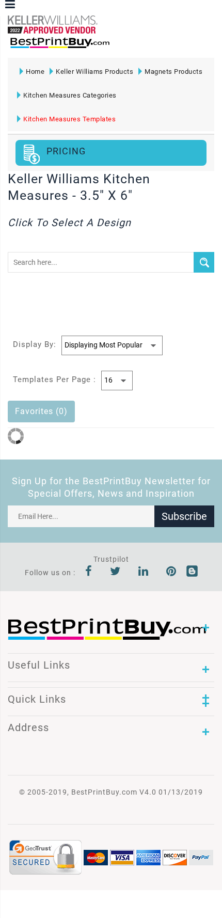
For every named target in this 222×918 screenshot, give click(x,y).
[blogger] (192, 572)
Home (35, 71)
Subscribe (184, 516)
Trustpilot (111, 559)
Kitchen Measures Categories (70, 95)
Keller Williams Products (94, 71)
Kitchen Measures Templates (69, 119)
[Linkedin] (143, 572)
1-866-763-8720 (129, 47)
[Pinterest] (171, 572)
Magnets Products (173, 71)
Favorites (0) (41, 411)
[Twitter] (115, 572)
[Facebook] (88, 572)
